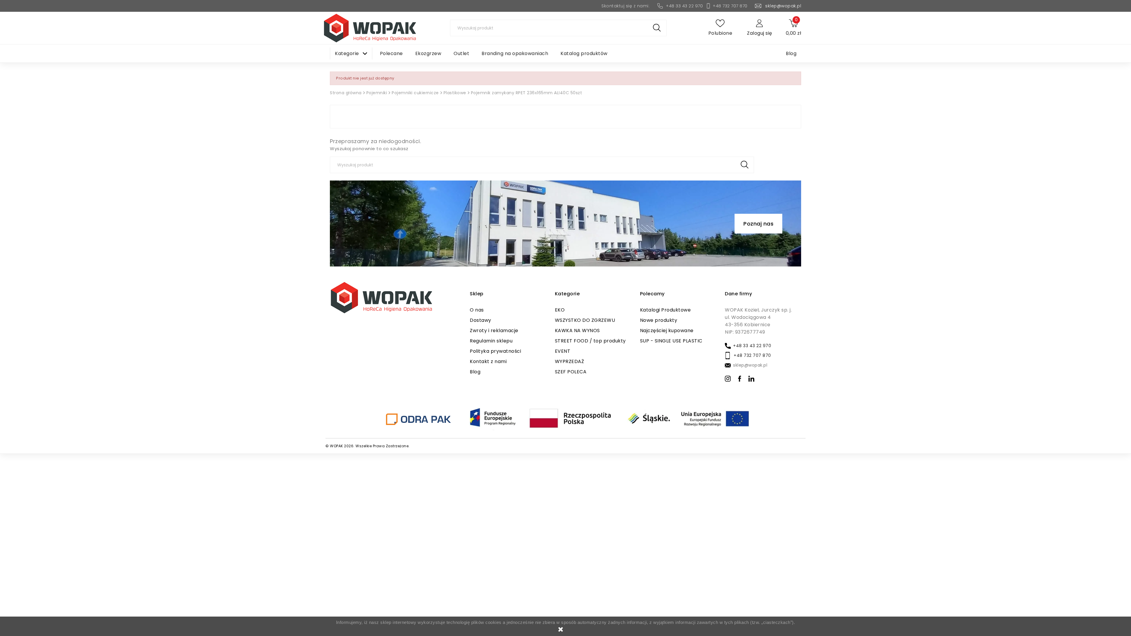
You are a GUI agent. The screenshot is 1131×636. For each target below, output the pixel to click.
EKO (560, 310)
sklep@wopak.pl (783, 6)
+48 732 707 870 (730, 6)
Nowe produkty (658, 320)
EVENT (563, 351)
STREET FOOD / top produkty (590, 340)
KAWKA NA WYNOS (577, 330)
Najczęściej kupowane (667, 330)
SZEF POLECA (571, 371)
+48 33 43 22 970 (684, 6)
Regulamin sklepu (491, 340)
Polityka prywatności (495, 351)
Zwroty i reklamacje (494, 330)
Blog (475, 371)
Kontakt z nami (488, 361)
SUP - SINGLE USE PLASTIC (671, 340)
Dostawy (480, 320)
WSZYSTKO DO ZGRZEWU (585, 320)
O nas (477, 310)
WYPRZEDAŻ (569, 361)
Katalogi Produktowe (665, 310)
